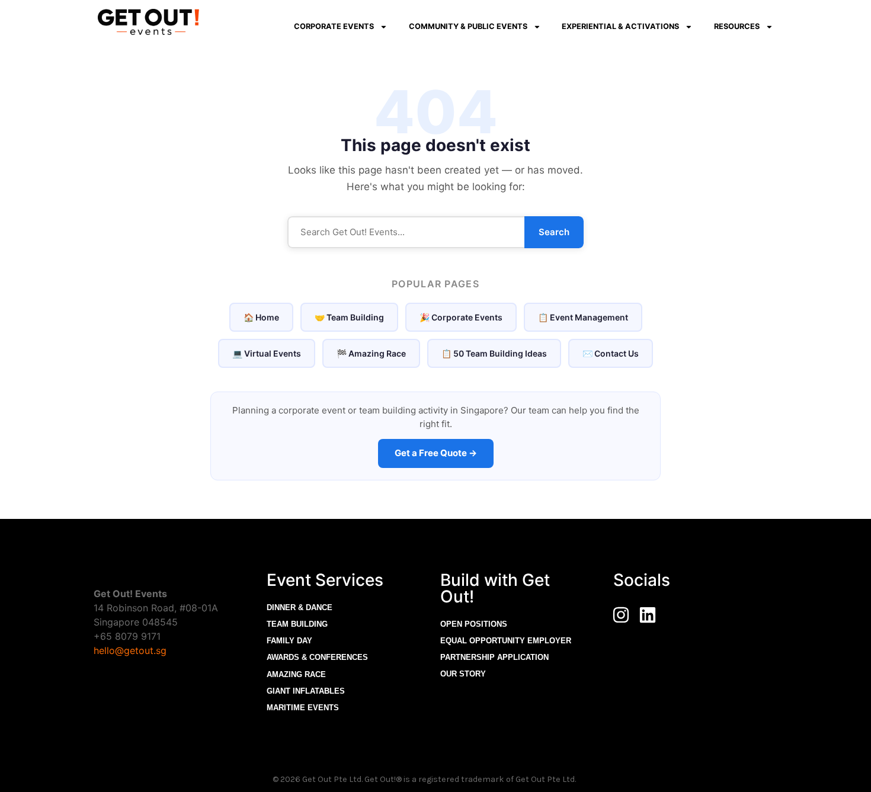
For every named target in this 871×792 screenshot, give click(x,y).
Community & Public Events (468, 26)
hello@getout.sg (130, 650)
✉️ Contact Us (610, 353)
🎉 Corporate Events (461, 317)
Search (554, 232)
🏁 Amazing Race (371, 353)
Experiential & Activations (620, 26)
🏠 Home (261, 317)
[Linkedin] (648, 615)
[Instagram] (621, 615)
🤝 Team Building (349, 317)
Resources (737, 26)
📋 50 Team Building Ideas (494, 353)
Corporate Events (334, 26)
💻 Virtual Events (266, 353)
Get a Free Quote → (436, 452)
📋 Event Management (583, 317)
